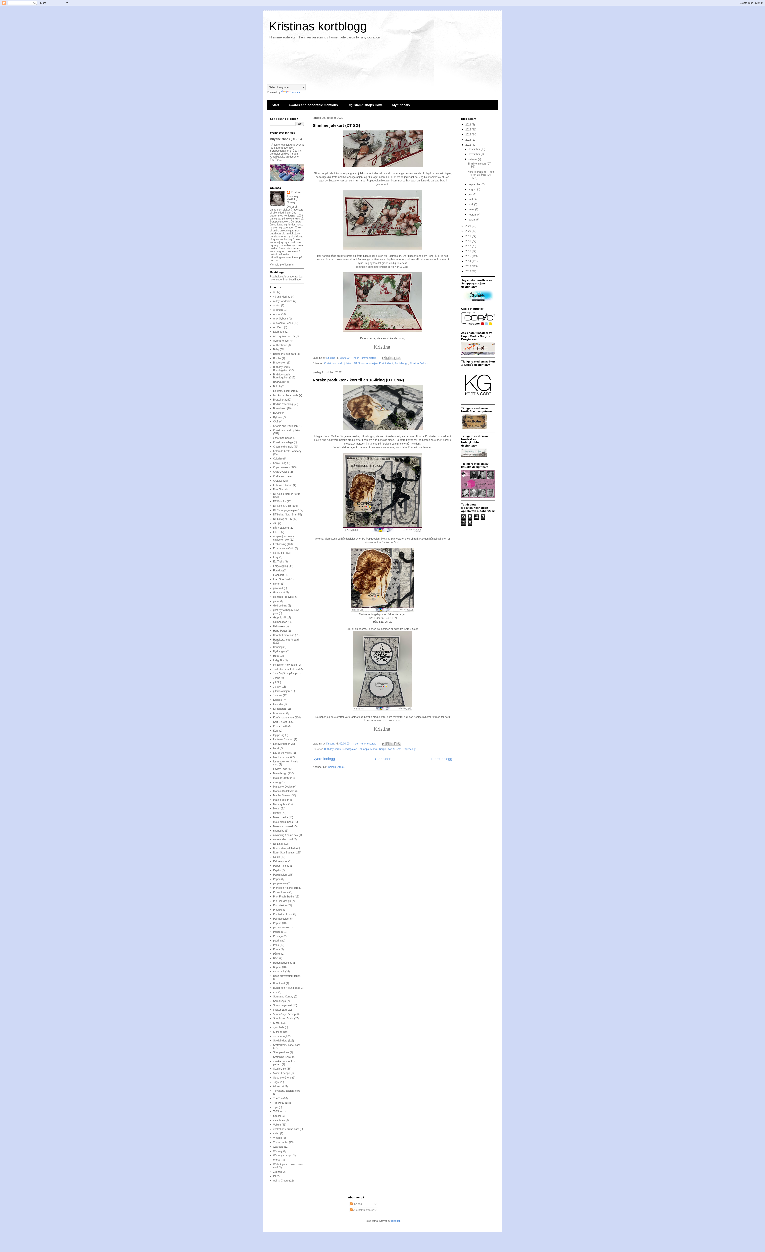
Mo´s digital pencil (283, 821)
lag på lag (278, 735)
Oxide (276, 856)
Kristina (295, 192)
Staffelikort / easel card (286, 1044)
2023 (468, 139)
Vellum (424, 363)
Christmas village (283, 442)
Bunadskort (279, 408)
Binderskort (279, 362)
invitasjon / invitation (285, 664)
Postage (278, 936)
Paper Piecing (281, 865)
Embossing (279, 544)
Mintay (277, 812)
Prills (276, 944)
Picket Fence (280, 892)
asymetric (278, 331)
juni (471, 194)
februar (473, 214)
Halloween (279, 626)
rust (275, 992)
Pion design (280, 905)
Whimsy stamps (282, 1155)
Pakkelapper (280, 861)
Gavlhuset (279, 592)
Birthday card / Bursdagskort (340, 748)
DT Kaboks (279, 501)
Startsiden (383, 759)
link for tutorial (281, 757)
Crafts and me (281, 476)
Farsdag (277, 570)
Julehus (277, 695)
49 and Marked (281, 296)
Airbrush (278, 309)
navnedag (278, 830)
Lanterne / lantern (283, 739)
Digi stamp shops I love (365, 105)
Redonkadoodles (282, 962)
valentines (279, 1120)
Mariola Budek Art (283, 791)
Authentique (280, 345)
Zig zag (277, 1171)
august (473, 189)
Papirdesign (401, 363)
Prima (276, 949)
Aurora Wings (281, 340)
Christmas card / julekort (338, 363)
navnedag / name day (285, 835)
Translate (294, 92)
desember (475, 149)
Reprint (277, 967)
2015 (468, 256)
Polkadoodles (281, 918)
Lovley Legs (280, 768)
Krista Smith (280, 726)
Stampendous (281, 1052)
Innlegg (357, 1203)
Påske (276, 953)
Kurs (276, 730)
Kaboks (277, 699)
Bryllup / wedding (283, 404)
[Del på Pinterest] (399, 358)
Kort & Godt (386, 363)
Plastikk (277, 909)
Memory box (280, 804)
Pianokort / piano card (285, 887)
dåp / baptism (281, 527)
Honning (277, 647)
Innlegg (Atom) (336, 766)
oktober (473, 159)
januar (472, 219)
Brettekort (278, 399)
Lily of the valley (282, 752)
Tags (276, 1082)
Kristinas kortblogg (318, 26)
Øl (274, 1176)
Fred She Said (281, 579)
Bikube (277, 358)
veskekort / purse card (286, 1129)
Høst (276, 655)
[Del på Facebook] (395, 358)
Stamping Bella (282, 1056)
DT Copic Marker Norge (372, 748)
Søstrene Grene (282, 1077)
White (276, 1159)
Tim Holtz (278, 1102)
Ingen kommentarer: (365, 357)
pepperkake (279, 883)
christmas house (282, 437)
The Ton (277, 1098)
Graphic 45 (279, 617)
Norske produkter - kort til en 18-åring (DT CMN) (358, 380)
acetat (276, 305)
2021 (468, 225)
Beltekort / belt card (284, 353)
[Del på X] (391, 358)
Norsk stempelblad (284, 848)
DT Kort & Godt (282, 505)
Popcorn (278, 931)
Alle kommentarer (363, 1209)
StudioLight (279, 1068)
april (471, 204)
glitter (276, 601)
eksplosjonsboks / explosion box (283, 538)
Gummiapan (280, 621)
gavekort (278, 588)
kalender (278, 704)
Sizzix (276, 1022)
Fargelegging (280, 565)
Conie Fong (279, 462)
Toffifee (277, 1111)
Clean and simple (283, 446)
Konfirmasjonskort (283, 717)
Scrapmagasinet (282, 1005)
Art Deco (278, 327)
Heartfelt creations (283, 635)
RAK (276, 958)
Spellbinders (280, 1040)
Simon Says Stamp (284, 1014)
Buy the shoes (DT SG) (286, 139)
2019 (468, 236)
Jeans (276, 677)
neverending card (283, 839)
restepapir (278, 971)
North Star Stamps (284, 852)
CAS (276, 421)
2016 (468, 251)
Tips (275, 1107)
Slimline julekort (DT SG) (336, 125)
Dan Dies (278, 489)
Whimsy (277, 1151)
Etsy (276, 557)
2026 (468, 124)
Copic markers (281, 467)
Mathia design (281, 799)
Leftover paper (281, 743)
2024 (468, 134)
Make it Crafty (281, 777)
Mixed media (280, 817)
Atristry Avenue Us (284, 336)
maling (277, 782)
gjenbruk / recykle (283, 596)
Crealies (277, 480)
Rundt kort (279, 983)
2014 (468, 261)
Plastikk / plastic (282, 914)
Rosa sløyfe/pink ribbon (286, 975)
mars (472, 209)
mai (471, 199)
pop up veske (281, 927)
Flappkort (278, 574)
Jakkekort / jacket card (286, 669)
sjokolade (278, 1027)
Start (275, 105)
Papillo (277, 870)
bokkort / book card (284, 390)
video (276, 1133)
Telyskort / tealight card (286, 1090)
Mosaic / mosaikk (283, 826)
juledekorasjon (281, 691)
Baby (276, 349)
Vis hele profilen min (281, 264)
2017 (468, 246)
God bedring (280, 605)
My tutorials (401, 105)
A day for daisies (282, 301)
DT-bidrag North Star (285, 514)
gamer (276, 583)
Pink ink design (282, 900)
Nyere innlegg (324, 759)
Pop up (277, 923)
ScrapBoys (279, 1000)
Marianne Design (282, 786)
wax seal (278, 1146)
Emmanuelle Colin (283, 548)
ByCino (277, 412)
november (475, 154)
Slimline (414, 363)
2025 (468, 129)
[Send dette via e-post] (384, 358)
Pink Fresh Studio (283, 896)
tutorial (277, 1115)
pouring (277, 940)
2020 (468, 230)
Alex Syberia (280, 318)
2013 (468, 266)
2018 (468, 241)
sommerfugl (280, 1036)
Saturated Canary (283, 996)
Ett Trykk (278, 561)
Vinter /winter (280, 1142)
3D (274, 292)
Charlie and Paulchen (285, 425)
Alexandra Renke (283, 322)
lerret (276, 748)
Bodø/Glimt (279, 381)
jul (274, 682)
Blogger (395, 1220)
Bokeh (276, 386)
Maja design (280, 773)
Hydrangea (279, 651)
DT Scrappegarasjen (366, 363)
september (475, 184)
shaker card (280, 1009)
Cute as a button (282, 485)
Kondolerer (279, 713)
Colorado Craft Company (287, 451)
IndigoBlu (278, 660)
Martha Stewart (282, 795)
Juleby (277, 686)
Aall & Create (280, 1180)
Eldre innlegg (441, 759)
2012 (468, 271)
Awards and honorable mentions (313, 105)
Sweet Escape (281, 1073)
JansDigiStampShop (285, 673)
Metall (276, 808)
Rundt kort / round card (286, 987)
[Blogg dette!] (387, 358)
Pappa (276, 879)
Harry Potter (280, 630)
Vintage (277, 1137)
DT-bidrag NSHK (282, 518)
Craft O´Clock (281, 471)
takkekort (278, 1086)
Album (276, 314)
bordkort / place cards (285, 395)
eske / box (279, 552)
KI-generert (279, 708)
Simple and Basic (283, 1018)
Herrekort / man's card (286, 639)
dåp (275, 523)
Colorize (277, 458)
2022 (468, 144)
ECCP (276, 532)
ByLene (277, 417)
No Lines (278, 843)
